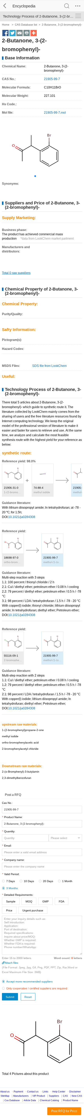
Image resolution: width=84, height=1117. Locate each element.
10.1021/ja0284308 (21, 517)
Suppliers (54, 1096)
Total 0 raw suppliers (16, 273)
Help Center (58, 1091)
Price (9, 910)
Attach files (11, 962)
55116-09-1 (11, 655)
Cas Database (12, 1100)
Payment (18, 1091)
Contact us (32, 1091)
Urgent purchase (32, 910)
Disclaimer (75, 1091)
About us (5, 1091)
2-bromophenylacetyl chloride (13, 660)
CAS (65, 1096)
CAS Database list (26, 24)
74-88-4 (38, 488)
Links (45, 1091)
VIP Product (38, 1096)
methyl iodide (42, 492)
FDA (61, 901)
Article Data (30, 1100)
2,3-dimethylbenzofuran (16, 777)
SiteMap (5, 1096)
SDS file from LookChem (49, 365)
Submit (10, 996)
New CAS (77, 1096)
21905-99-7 (50, 557)
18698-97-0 (11, 557)
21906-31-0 (11, 488)
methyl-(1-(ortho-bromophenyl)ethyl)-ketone (52, 562)
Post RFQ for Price (64, 1111)
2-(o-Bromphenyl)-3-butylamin (20, 771)
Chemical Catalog (49, 1100)
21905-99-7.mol (55, 112)
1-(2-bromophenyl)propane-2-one (13, 492)
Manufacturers (21, 1096)
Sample (10, 901)
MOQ (29, 901)
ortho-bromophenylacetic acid (13, 562)
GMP (45, 901)
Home (5, 24)
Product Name (70, 1100)
